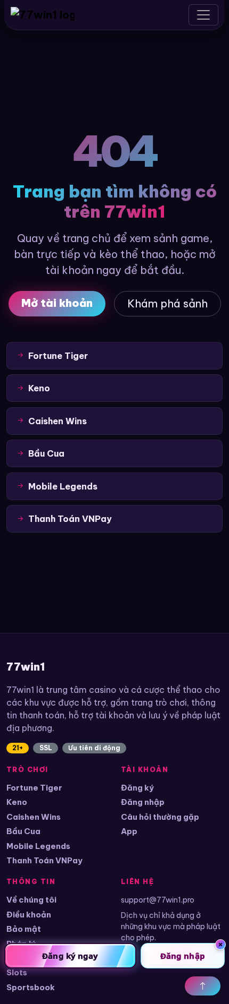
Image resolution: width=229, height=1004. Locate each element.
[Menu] (203, 14)
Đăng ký (137, 788)
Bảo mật (23, 929)
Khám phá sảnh (167, 303)
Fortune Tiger (34, 788)
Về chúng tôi (31, 900)
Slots (16, 972)
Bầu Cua (23, 831)
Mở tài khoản (57, 303)
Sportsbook (30, 987)
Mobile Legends (38, 846)
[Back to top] (202, 986)
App (129, 831)
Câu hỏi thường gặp (160, 817)
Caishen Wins (33, 817)
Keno (16, 802)
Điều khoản (28, 914)
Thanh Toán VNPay (44, 860)
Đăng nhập (143, 802)
